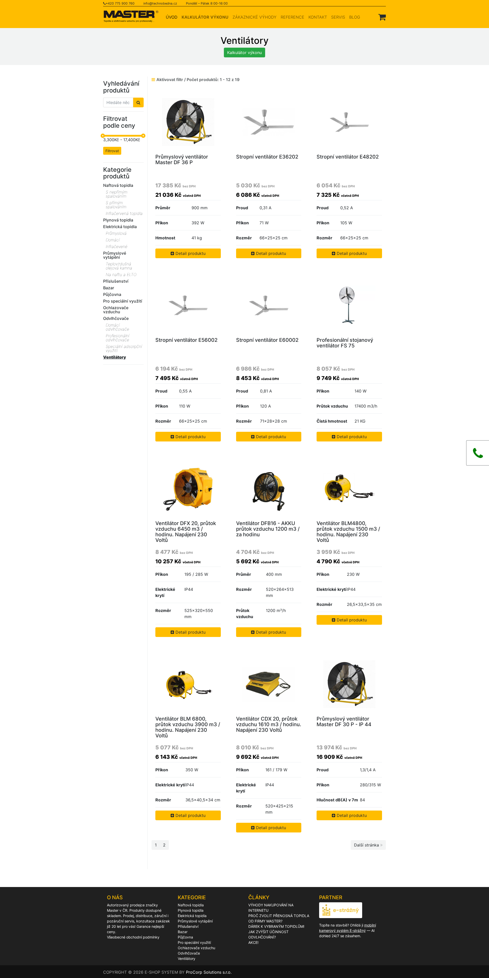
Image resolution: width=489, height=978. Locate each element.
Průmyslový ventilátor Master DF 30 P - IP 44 (344, 721)
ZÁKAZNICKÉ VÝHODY (255, 17)
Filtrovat (112, 151)
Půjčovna (185, 937)
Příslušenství (188, 926)
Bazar (182, 932)
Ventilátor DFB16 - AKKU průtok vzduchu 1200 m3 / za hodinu (268, 529)
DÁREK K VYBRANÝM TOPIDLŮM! (276, 926)
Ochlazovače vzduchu (196, 948)
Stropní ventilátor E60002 (267, 340)
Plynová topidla (190, 910)
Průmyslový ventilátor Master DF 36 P (181, 159)
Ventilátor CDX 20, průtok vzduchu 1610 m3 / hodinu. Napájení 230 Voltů (268, 724)
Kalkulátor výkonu (244, 52)
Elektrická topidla (192, 916)
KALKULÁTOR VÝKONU (205, 17)
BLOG (354, 17)
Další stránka (367, 844)
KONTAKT (317, 17)
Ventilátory (186, 958)
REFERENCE (292, 17)
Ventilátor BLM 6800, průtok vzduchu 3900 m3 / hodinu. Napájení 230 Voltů (187, 727)
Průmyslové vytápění (195, 921)
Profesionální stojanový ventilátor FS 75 (345, 343)
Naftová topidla (191, 905)
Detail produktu (190, 253)
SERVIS (338, 17)
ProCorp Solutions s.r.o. (209, 972)
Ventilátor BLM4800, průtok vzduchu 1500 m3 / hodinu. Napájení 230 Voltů (348, 531)
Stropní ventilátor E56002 (186, 340)
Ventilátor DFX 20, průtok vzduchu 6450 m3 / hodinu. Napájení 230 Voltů (185, 531)
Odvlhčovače (189, 953)
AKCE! (253, 942)
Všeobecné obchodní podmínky (133, 937)
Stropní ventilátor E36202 (267, 157)
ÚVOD (173, 17)
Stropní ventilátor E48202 (348, 157)
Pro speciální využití (194, 942)
